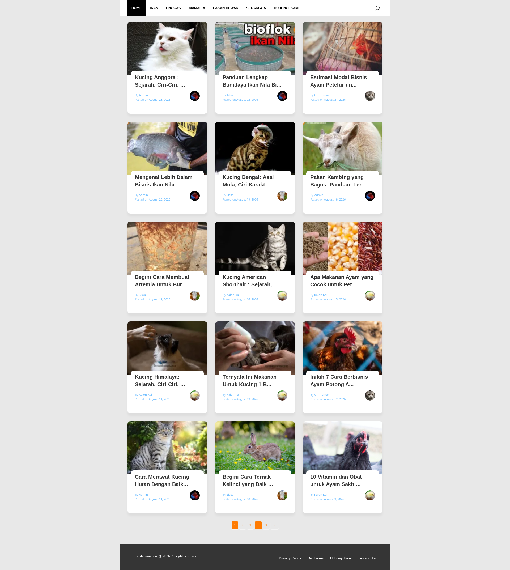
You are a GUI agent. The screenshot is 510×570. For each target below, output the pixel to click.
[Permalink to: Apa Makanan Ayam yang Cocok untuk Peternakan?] (342, 248)
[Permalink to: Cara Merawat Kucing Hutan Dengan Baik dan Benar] (167, 447)
